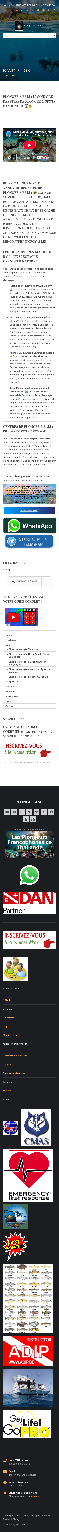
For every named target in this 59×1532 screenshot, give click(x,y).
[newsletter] (29, 939)
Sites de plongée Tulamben (24, 649)
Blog (5, 1026)
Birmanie (10, 691)
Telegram (8, 1082)
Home (5, 75)
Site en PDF (11, 696)
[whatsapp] (22, 812)
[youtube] (7, 812)
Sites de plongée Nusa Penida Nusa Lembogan (29, 655)
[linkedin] (29, 812)
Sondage (7, 1009)
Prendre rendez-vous (14, 1073)
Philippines (11, 681)
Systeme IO (22, 1524)
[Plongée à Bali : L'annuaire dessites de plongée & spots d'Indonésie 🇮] (29, 493)
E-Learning (8, 1017)
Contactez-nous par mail (15, 1055)
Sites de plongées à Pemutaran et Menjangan (27, 663)
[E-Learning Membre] (15, 969)
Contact (9, 706)
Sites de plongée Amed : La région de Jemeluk (30, 670)
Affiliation (7, 1000)
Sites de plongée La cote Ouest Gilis (29, 676)
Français (18, 10)
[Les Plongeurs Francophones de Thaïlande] (29, 844)
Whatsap (7, 1064)
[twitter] (36, 812)
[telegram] (51, 812)
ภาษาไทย (30, 10)
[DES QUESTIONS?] (29, 510)
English (7, 10)
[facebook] (14, 812)
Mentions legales (11, 1035)
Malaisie (10, 686)
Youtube (7, 1090)
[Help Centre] (43, 10)
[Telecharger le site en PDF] (26, 819)
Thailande (11, 640)
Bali (13, 75)
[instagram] (44, 812)
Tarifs (8, 701)
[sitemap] (33, 819)
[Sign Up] (54, 10)
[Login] (49, 10)
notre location (32, 1496)
